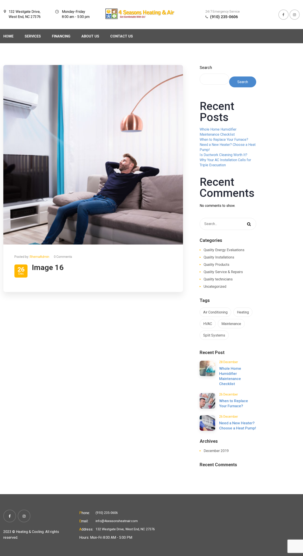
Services (33, 36)
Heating (243, 312)
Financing (61, 36)
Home (8, 36)
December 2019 (216, 451)
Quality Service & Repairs (223, 272)
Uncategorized (215, 286)
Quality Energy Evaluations (224, 250)
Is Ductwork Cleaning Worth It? (223, 155)
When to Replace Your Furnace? (224, 139)
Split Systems (214, 335)
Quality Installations (219, 257)
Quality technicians (218, 279)
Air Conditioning (215, 312)
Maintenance (231, 324)
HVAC (207, 324)
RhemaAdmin (39, 256)
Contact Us (121, 36)
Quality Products (216, 264)
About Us (90, 36)
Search (206, 67)
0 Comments (63, 256)
